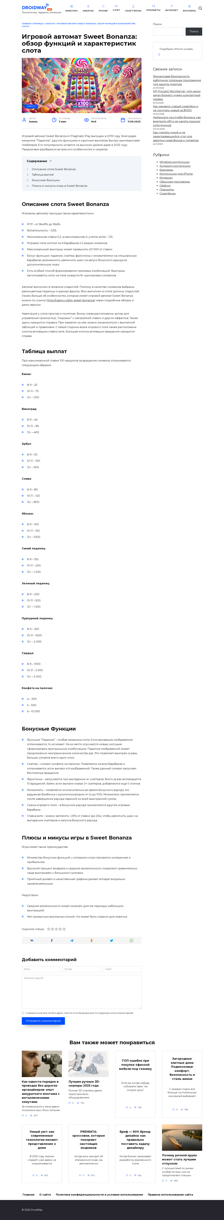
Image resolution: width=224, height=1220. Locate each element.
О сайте (45, 1194)
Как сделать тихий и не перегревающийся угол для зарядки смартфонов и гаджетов (176, 136)
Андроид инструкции (175, 166)
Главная (28, 1194)
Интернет (166, 177)
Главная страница (32, 23)
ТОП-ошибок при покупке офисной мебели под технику (135, 1064)
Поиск (157, 24)
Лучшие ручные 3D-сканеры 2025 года (84, 1083)
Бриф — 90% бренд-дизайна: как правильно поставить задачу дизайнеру (135, 1140)
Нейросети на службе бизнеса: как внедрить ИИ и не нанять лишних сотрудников (177, 121)
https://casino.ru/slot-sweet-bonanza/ (70, 300)
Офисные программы (175, 181)
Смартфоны (168, 193)
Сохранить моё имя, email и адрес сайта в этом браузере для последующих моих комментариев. (80, 1013)
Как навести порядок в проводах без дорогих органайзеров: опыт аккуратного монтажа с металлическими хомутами (41, 1091)
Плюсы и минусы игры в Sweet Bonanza (59, 185)
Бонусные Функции (46, 180)
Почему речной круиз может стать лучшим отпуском (179, 1159)
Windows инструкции (175, 162)
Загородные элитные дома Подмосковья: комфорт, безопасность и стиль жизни (182, 1069)
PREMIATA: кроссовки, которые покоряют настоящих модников (88, 1140)
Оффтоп (50, 23)
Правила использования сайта (170, 1194)
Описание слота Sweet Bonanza (54, 169)
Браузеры (166, 169)
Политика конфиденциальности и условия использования (99, 1194)
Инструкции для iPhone (176, 173)
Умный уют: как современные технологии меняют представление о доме (42, 1140)
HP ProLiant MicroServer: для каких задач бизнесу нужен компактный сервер (177, 95)
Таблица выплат (43, 174)
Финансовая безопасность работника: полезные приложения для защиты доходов (177, 80)
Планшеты (167, 189)
